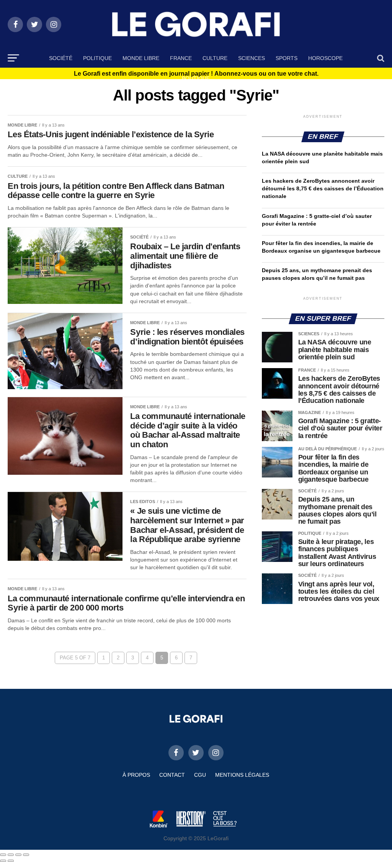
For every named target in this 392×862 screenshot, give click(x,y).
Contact (172, 775)
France (181, 58)
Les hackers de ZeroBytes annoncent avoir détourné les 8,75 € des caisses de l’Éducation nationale (323, 188)
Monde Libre (140, 58)
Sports (286, 58)
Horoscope (325, 58)
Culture (215, 58)
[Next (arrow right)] (11, 861)
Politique (97, 58)
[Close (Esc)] (3, 855)
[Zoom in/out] (26, 855)
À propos (136, 775)
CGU (200, 775)
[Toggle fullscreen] (18, 855)
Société (60, 58)
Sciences (251, 58)
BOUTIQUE (196, 78)
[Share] (11, 855)
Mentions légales (242, 775)
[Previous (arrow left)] (3, 861)
